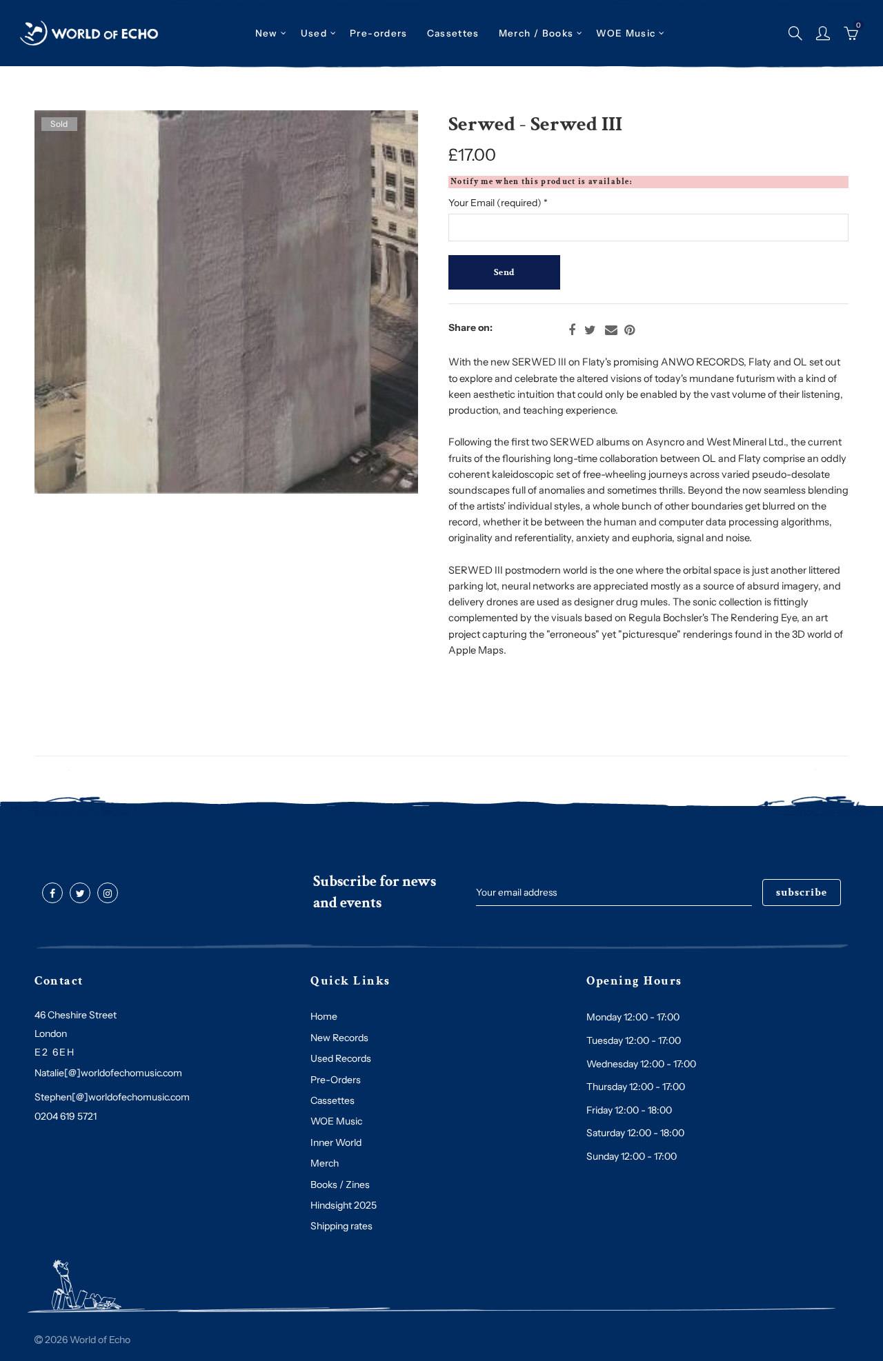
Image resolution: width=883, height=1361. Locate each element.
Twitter (590, 330)
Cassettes (332, 1100)
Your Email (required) (498, 202)
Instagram (107, 893)
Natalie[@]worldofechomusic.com (108, 1073)
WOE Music (625, 33)
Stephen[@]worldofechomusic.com (112, 1097)
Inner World (335, 1142)
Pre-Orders (335, 1079)
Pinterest (629, 330)
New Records (339, 1037)
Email (611, 330)
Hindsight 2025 (343, 1205)
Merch (324, 1163)
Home (323, 1016)
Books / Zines (340, 1184)
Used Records (340, 1058)
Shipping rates (341, 1226)
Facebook (571, 330)
